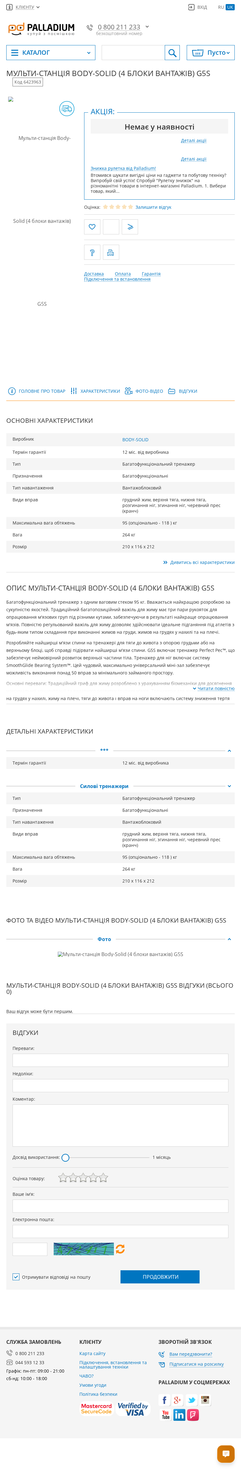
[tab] (120, 751)
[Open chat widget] (226, 1454)
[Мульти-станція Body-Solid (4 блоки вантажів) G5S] (42, 220)
